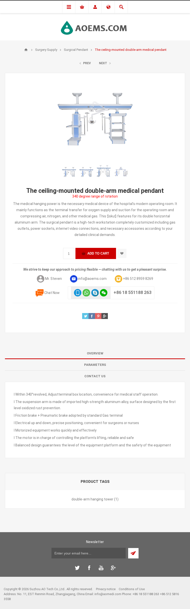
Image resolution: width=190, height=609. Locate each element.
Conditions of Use (132, 589)
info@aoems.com (92, 279)
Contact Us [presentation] (95, 376)
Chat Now (52, 293)
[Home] (26, 50)
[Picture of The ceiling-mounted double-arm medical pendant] (69, 172)
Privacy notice (106, 589)
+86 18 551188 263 (132, 292)
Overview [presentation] (95, 353)
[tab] (95, 353)
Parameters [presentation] (95, 365)
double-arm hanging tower (92, 499)
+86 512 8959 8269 (138, 279)
